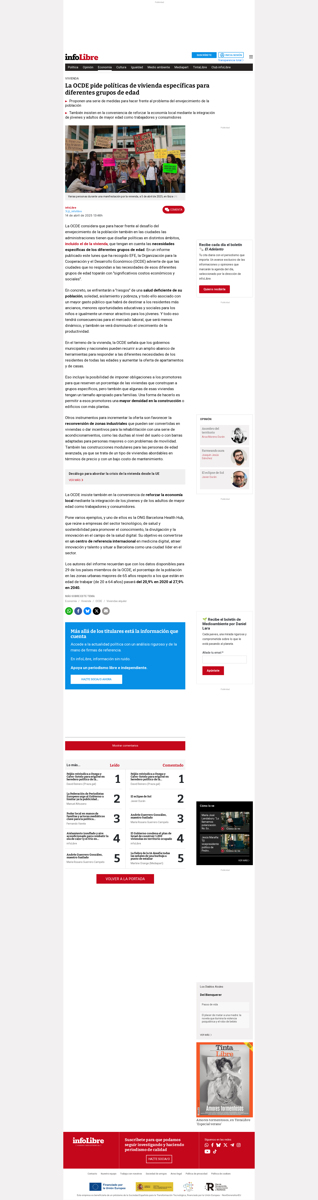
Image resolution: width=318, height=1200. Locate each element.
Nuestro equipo (108, 1173)
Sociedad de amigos (156, 1173)
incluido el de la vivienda (86, 244)
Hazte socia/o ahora (96, 679)
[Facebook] (212, 1145)
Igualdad (137, 67)
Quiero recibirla (214, 289)
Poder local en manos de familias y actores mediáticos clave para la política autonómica (86, 817)
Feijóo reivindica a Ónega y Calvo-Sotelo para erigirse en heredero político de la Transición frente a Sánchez (86, 778)
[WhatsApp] (207, 1145)
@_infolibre (75, 211)
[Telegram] (232, 1145)
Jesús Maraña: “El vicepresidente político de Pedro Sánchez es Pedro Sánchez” (210, 844)
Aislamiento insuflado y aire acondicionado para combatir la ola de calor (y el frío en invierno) (87, 837)
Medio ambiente (159, 67)
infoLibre (70, 207)
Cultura (121, 67)
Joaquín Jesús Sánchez (210, 456)
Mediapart (181, 67)
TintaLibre (200, 67)
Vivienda (86, 601)
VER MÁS (243, 860)
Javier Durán (138, 801)
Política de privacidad (196, 1173)
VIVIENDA (72, 78)
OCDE (99, 601)
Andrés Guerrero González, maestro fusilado (85, 856)
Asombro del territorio (210, 430)
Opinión (88, 67)
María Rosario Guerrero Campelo (86, 862)
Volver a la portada (125, 879)
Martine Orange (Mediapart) (147, 863)
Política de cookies (221, 1173)
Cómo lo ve (207, 805)
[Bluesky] (218, 1145)
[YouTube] (207, 1152)
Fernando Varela (76, 823)
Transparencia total (230, 60)
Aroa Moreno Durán (213, 436)
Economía (105, 67)
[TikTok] (215, 1152)
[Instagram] (239, 1145)
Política (73, 67)
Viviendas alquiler (117, 601)
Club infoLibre (221, 67)
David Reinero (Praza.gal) (81, 783)
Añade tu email (212, 652)
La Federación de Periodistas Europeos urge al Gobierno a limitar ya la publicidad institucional (85, 798)
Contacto (92, 1173)
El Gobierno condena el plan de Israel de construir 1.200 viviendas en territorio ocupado (151, 836)
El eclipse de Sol (141, 796)
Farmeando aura (213, 450)
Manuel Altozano (76, 803)
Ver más (205, 1035)
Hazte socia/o (159, 1159)
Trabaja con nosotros (131, 1173)
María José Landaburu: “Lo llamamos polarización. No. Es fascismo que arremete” (210, 822)
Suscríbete (204, 55)
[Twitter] (225, 1145)
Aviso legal (176, 1173)
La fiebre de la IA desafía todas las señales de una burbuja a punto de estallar (150, 856)
